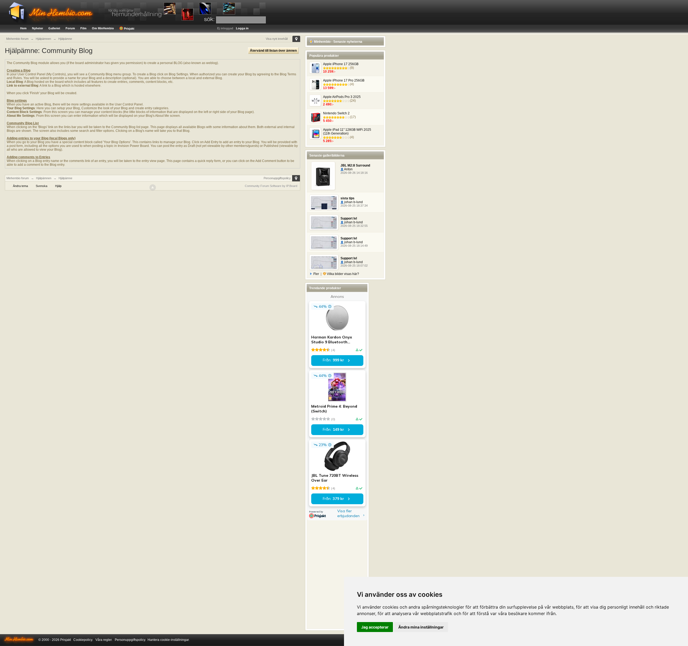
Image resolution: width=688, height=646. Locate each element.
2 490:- (328, 104)
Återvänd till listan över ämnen (273, 50)
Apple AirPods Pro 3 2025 (342, 97)
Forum (70, 28)
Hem (23, 28)
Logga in (242, 28)
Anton (348, 169)
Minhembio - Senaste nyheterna (337, 42)
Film (83, 28)
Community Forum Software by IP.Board (271, 186)
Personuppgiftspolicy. (130, 640)
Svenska (41, 186)
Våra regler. (103, 640)
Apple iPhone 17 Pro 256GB (343, 80)
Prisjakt (128, 28)
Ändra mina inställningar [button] (421, 627)
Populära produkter (324, 56)
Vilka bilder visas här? (342, 274)
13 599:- (329, 88)
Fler (316, 274)
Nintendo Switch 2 (336, 113)
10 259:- (329, 71)
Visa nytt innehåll (277, 38)
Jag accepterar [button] (375, 627)
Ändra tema (20, 186)
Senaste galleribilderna (327, 155)
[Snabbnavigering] (296, 39)
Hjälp (58, 186)
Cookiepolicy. (83, 640)
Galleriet (54, 28)
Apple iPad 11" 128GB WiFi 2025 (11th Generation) (347, 131)
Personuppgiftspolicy (277, 178)
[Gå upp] (152, 187)
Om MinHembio (103, 28)
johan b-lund (353, 202)
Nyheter (37, 28)
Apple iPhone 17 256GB (341, 64)
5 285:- (328, 141)
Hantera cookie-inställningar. (168, 640)
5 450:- (328, 121)
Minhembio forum (17, 178)
